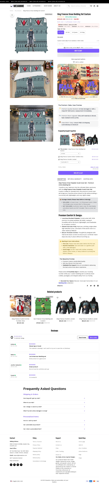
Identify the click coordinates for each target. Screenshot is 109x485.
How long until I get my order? (31, 398)
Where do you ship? (28, 402)
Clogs (75, 97)
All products (18, 10)
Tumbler (80, 97)
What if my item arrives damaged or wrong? (35, 410)
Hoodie (86, 97)
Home (11, 10)
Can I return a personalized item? (32, 429)
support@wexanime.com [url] (20, 455)
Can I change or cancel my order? (32, 406)
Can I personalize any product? (31, 424)
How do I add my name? (30, 420)
